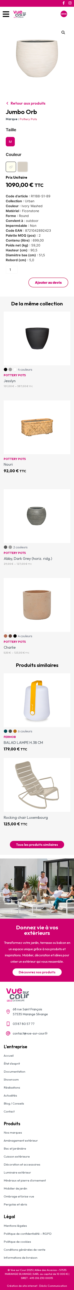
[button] (63, 32)
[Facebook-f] (63, 3)
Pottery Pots (28, 119)
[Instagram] (70, 3)
